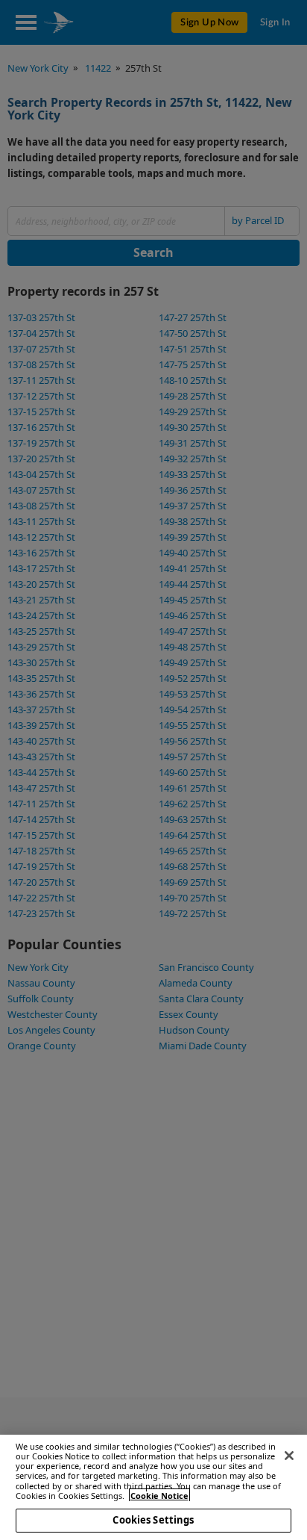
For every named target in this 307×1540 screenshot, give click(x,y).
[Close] (289, 1455)
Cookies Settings (153, 1520)
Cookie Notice (159, 1495)
